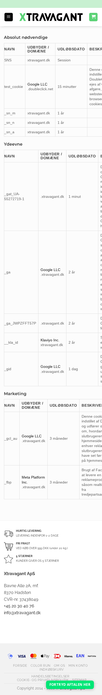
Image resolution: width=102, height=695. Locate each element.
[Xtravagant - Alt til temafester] (51, 17)
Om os (59, 665)
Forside (20, 665)
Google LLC (37, 84)
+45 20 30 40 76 (19, 605)
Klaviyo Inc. (50, 340)
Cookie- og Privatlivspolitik (43, 680)
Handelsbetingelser (50, 676)
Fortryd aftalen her (69, 684)
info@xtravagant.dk (22, 612)
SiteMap (79, 680)
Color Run (40, 665)
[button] (8, 17)
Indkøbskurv (51, 669)
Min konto (78, 665)
